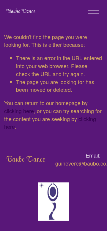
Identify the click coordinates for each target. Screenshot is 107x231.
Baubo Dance (21, 11)
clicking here (19, 111)
